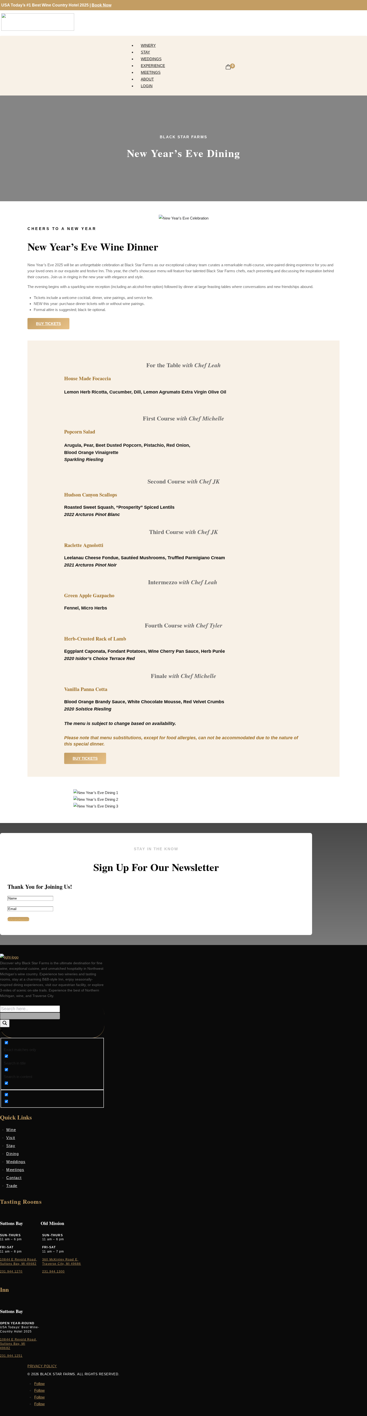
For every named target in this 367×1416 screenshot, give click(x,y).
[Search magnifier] (4, 1023)
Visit (10, 1138)
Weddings (151, 59)
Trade (11, 1186)
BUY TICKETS (48, 324)
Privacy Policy (42, 1366)
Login (147, 86)
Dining (12, 1154)
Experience (153, 66)
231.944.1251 (11, 1356)
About (147, 79)
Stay (145, 52)
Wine (11, 1130)
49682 (5, 1348)
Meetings (151, 72)
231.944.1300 (53, 1271)
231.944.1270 (11, 1271)
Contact (14, 1178)
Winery (148, 45)
